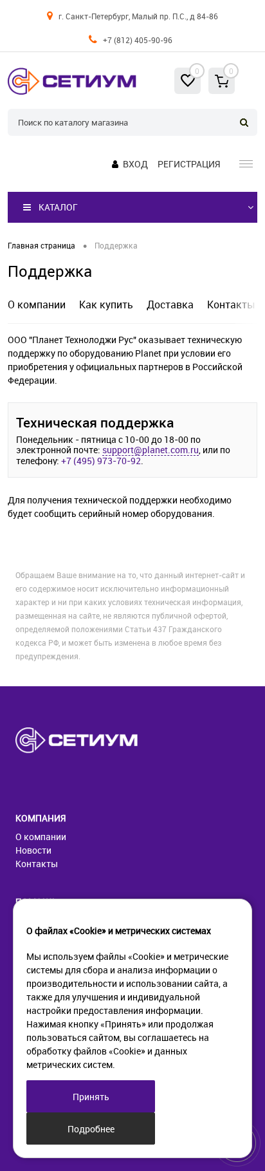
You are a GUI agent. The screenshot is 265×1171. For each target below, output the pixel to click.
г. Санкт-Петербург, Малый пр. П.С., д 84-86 (138, 16)
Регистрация (189, 164)
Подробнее (91, 1129)
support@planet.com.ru (150, 450)
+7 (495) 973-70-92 (101, 461)
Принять (91, 1097)
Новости (33, 850)
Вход (135, 164)
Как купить (106, 304)
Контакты (231, 304)
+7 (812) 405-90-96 (137, 40)
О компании (37, 304)
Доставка (170, 304)
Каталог (58, 207)
